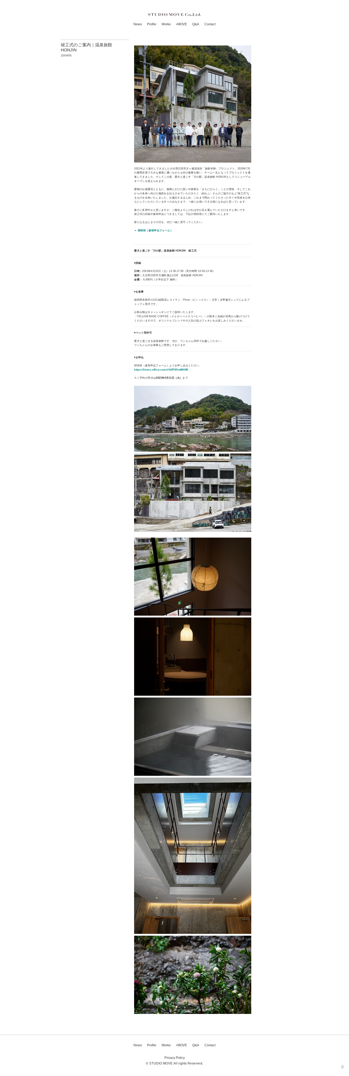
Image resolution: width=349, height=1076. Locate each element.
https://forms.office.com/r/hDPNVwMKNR (161, 369)
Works (166, 24)
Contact (209, 24)
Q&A (195, 24)
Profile (151, 24)
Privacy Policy (174, 1057)
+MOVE (181, 24)
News (138, 24)
